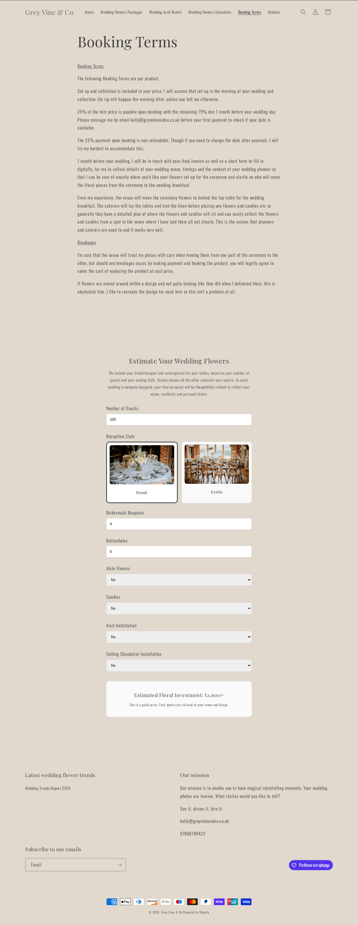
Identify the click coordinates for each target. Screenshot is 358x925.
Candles (113, 596)
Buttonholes (117, 540)
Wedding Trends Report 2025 (48, 788)
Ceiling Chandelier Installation (134, 654)
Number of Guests (122, 408)
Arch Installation (121, 625)
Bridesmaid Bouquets (125, 512)
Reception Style (120, 436)
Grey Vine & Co (172, 912)
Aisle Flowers (118, 568)
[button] (303, 12)
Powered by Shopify (196, 912)
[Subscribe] (119, 865)
